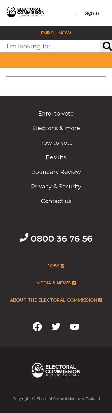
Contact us (56, 201)
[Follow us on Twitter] (56, 328)
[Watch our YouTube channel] (74, 328)
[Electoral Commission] (56, 380)
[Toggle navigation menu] (78, 13)
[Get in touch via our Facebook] (37, 328)
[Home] (25, 13)
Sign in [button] (91, 13)
